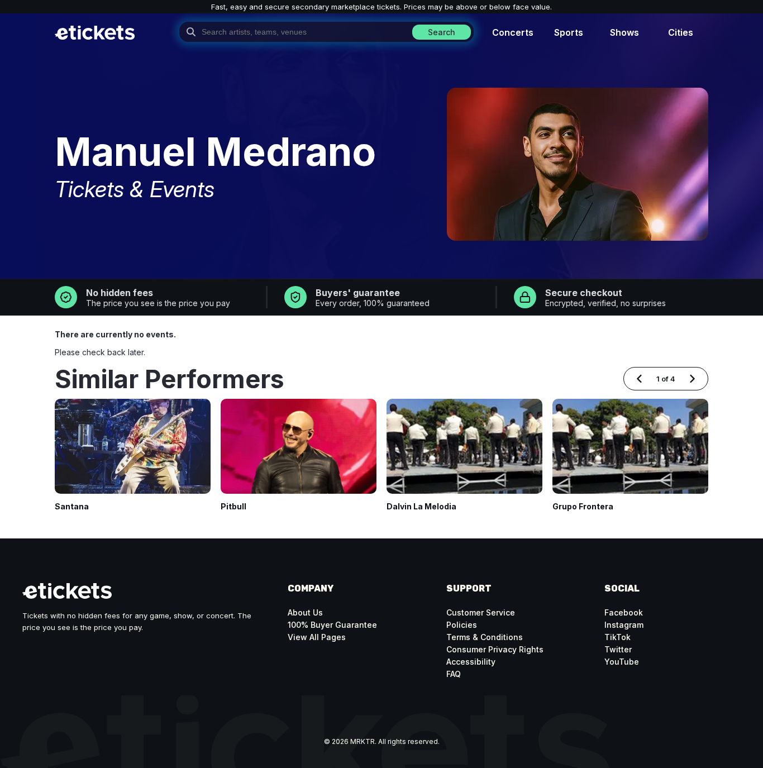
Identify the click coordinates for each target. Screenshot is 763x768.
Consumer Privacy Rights (494, 649)
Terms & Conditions (484, 637)
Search (441, 32)
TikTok (617, 637)
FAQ (453, 674)
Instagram (623, 624)
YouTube (621, 661)
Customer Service (480, 612)
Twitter (618, 649)
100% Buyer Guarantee (332, 624)
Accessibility (470, 661)
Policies (461, 624)
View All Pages (317, 637)
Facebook (623, 612)
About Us (305, 612)
